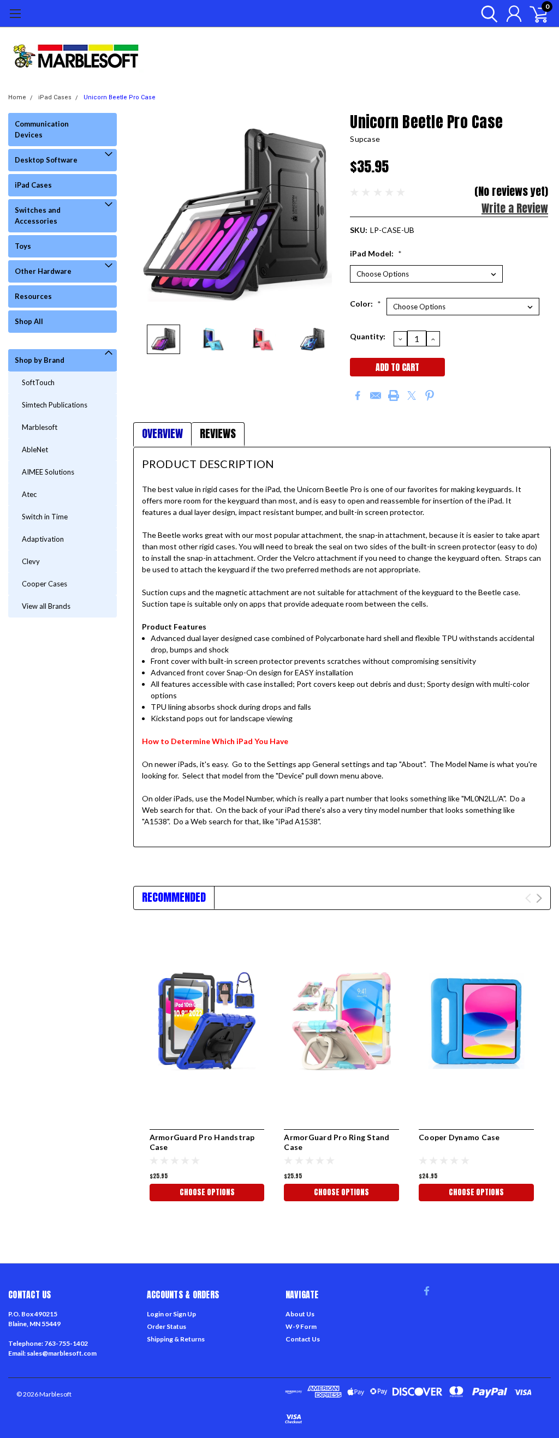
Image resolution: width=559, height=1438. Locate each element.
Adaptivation (43, 539)
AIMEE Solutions (48, 472)
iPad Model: (376, 253)
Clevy (31, 561)
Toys (23, 246)
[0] (534, 13)
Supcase (365, 138)
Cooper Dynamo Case (459, 1137)
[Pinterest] (429, 395)
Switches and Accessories (38, 215)
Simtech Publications (54, 404)
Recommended (174, 897)
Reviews (218, 433)
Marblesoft (39, 427)
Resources (33, 296)
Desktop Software (46, 159)
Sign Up (184, 1314)
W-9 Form (301, 1326)
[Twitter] (411, 395)
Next (328, 214)
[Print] (393, 395)
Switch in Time (45, 516)
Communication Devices (42, 129)
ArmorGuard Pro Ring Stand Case (336, 1142)
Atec (29, 494)
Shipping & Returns (176, 1339)
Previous (147, 214)
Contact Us (303, 1339)
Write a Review (514, 208)
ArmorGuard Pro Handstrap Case (202, 1142)
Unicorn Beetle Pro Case (120, 97)
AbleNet (35, 449)
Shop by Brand (39, 360)
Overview (162, 433)
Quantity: (367, 336)
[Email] (375, 395)
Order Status (166, 1326)
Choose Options (207, 1192)
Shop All (29, 321)
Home (17, 97)
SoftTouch (38, 382)
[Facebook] (357, 395)
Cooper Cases (44, 583)
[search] (487, 13)
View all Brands (46, 606)
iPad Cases (55, 97)
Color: (365, 303)
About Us (300, 1314)
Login (155, 1314)
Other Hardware (43, 271)
